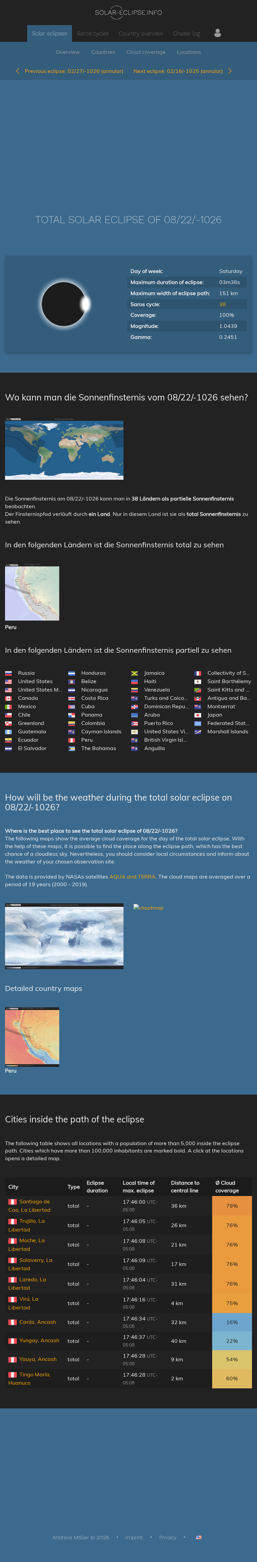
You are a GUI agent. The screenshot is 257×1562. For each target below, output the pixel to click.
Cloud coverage (146, 52)
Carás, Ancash (37, 1321)
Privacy (167, 1537)
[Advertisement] (128, 137)
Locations (189, 52)
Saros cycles (93, 33)
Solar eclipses (49, 33)
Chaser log (186, 33)
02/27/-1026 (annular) (74, 71)
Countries (103, 52)
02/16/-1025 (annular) (180, 71)
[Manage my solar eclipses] (217, 33)
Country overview (141, 33)
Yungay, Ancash (39, 1340)
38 (222, 304)
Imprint (134, 1537)
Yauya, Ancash (38, 1359)
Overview (68, 52)
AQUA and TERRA (132, 876)
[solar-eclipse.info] (128, 12)
